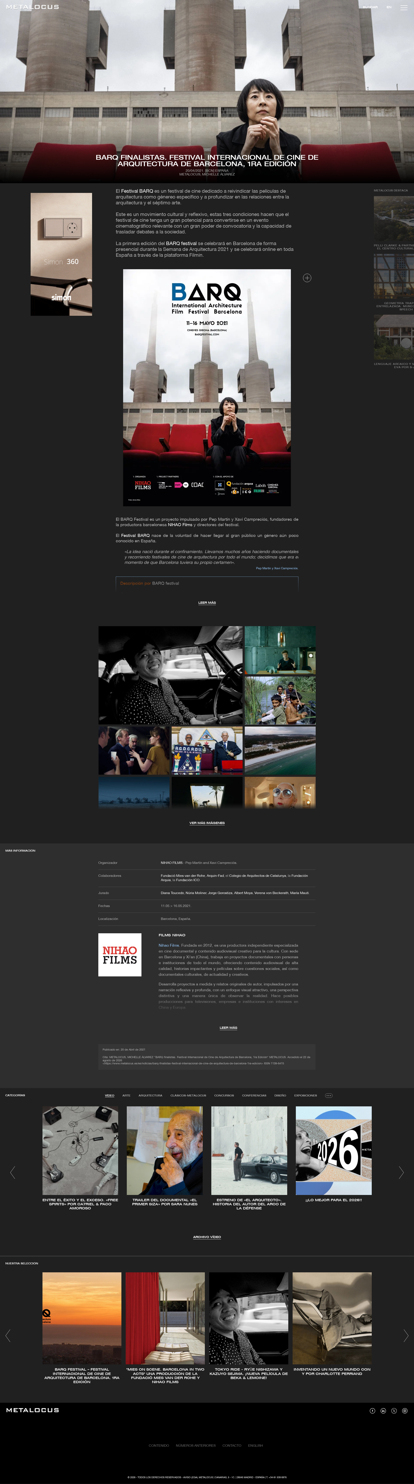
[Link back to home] (32, 7)
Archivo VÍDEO (207, 1237)
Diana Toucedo (172, 893)
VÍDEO (109, 1096)
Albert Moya (243, 893)
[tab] (109, 1095)
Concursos (224, 1096)
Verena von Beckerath (271, 893)
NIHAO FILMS (171, 863)
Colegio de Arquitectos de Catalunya (257, 875)
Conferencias (254, 1096)
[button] (12, 1172)
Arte (126, 1096)
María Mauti (299, 893)
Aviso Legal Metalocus (198, 1477)
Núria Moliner (196, 893)
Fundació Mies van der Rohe (183, 875)
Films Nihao (172, 935)
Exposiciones (305, 1096)
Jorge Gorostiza (220, 893)
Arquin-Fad (215, 875)
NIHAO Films (180, 525)
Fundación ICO (187, 880)
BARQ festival (181, 244)
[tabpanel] (207, 1173)
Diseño (280, 1096)
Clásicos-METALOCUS (188, 1096)
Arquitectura (150, 1096)
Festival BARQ (137, 191)
